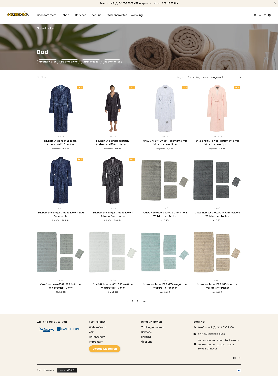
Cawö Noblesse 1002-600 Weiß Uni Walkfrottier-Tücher (113, 286)
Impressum (96, 342)
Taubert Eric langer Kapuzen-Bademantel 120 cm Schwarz (113, 142)
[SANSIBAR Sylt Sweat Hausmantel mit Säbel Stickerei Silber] (165, 108)
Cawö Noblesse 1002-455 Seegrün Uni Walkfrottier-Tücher (165, 286)
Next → (146, 301)
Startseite (42, 28)
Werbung (137, 15)
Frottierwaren (48, 61)
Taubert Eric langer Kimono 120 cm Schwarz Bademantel (113, 214)
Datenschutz (97, 337)
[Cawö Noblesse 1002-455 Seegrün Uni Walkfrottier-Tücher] (165, 252)
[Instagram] (239, 358)
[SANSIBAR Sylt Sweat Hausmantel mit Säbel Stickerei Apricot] (217, 108)
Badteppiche (69, 61)
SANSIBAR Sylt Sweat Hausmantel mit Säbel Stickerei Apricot (217, 142)
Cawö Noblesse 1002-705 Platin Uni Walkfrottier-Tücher (60, 286)
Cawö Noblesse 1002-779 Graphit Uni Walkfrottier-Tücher (165, 214)
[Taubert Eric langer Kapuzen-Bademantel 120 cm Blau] (61, 108)
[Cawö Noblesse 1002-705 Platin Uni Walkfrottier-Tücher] (61, 252)
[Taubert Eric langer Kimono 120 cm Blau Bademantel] (61, 180)
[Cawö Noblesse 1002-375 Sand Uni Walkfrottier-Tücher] (217, 252)
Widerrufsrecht (98, 327)
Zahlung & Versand (153, 327)
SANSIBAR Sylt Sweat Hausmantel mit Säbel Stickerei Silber (165, 142)
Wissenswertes (117, 15)
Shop (66, 15)
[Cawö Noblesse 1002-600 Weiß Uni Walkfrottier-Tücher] (113, 252)
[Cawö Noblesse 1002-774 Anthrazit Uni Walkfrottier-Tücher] (217, 180)
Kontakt (146, 337)
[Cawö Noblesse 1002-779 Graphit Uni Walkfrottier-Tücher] (165, 180)
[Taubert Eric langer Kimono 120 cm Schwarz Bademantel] (113, 180)
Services (80, 15)
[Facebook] (234, 358)
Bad (52, 28)
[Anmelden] (255, 15)
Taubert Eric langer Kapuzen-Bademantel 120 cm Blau (61, 142)
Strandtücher (91, 61)
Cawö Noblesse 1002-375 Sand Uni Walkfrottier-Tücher (217, 286)
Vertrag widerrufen (105, 348)
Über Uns (95, 15)
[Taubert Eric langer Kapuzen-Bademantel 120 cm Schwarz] (113, 108)
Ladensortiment (46, 15)
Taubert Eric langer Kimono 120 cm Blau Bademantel (61, 214)
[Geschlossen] (275, 3)
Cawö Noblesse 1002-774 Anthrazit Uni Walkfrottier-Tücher (217, 214)
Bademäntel (112, 61)
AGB (91, 332)
